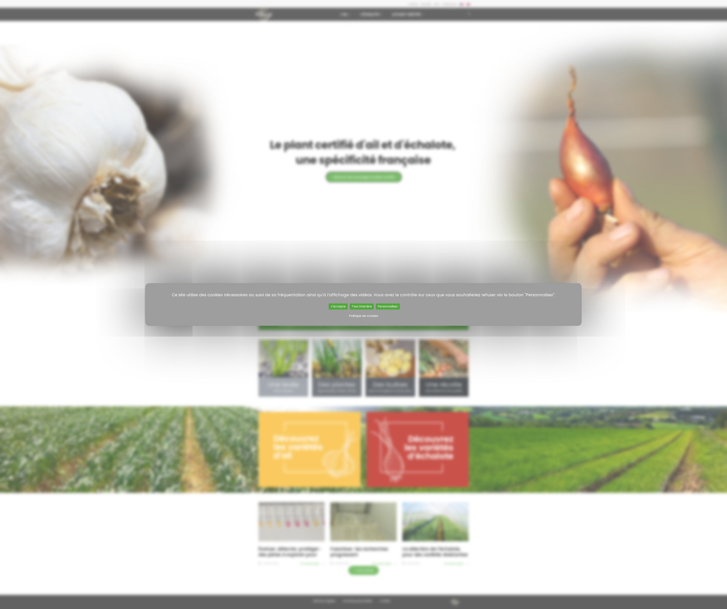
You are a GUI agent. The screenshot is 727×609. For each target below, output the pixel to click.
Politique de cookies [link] (363, 316)
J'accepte (338, 306)
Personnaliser (388, 306)
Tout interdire (362, 306)
